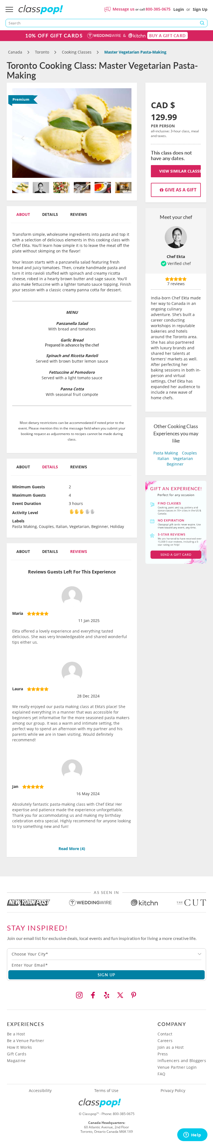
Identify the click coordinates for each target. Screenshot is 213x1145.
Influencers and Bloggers (182, 1060)
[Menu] (9, 9)
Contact (165, 1034)
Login (178, 9)
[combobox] (106, 954)
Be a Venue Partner (25, 1040)
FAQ (161, 1073)
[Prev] (21, 133)
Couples (189, 453)
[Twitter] (120, 995)
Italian (163, 458)
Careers (165, 1040)
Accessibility (40, 1090)
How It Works (19, 1047)
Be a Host (16, 1034)
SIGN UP (107, 974)
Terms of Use (106, 1090)
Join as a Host (171, 1047)
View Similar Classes (180, 171)
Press (163, 1053)
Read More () (72, 848)
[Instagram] (79, 995)
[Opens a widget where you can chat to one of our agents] (192, 1135)
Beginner (175, 464)
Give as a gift (180, 190)
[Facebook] (93, 995)
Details (50, 214)
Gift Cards (16, 1053)
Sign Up (200, 9)
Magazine (16, 1060)
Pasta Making (165, 453)
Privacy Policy (173, 1090)
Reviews (78, 214)
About (23, 214)
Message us (124, 9)
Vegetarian (183, 458)
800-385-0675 (158, 9)
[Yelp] (106, 995)
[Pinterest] (133, 995)
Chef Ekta (176, 256)
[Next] (123, 133)
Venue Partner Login (177, 1067)
